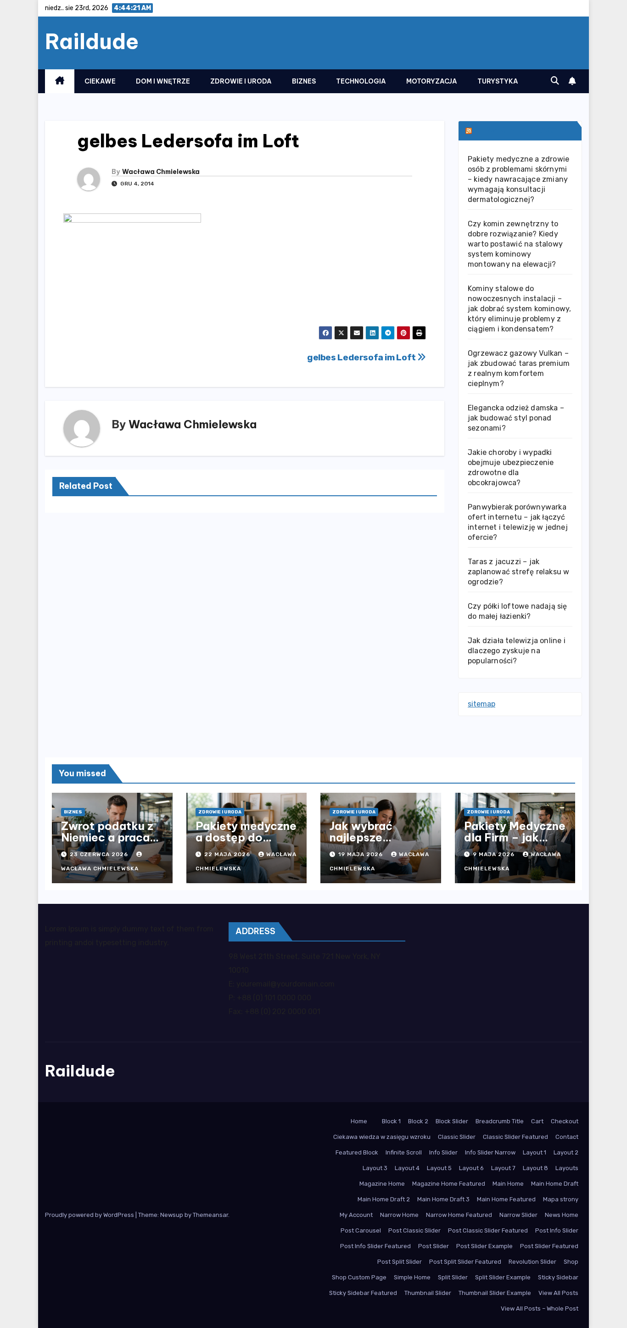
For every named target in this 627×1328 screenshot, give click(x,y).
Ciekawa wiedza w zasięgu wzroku (382, 1136)
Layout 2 (566, 1152)
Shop (571, 1261)
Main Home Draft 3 (443, 1199)
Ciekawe (100, 81)
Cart (537, 1121)
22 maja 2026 (228, 854)
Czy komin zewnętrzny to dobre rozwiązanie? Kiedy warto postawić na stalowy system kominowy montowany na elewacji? (515, 244)
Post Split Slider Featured (465, 1261)
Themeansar (210, 1214)
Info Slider (443, 1152)
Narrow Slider (518, 1214)
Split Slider (453, 1277)
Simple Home (412, 1277)
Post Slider (433, 1246)
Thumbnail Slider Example (495, 1292)
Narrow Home (399, 1214)
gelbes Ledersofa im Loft (362, 357)
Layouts (566, 1168)
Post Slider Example (484, 1246)
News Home (561, 1214)
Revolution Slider (532, 1261)
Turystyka (497, 81)
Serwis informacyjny (524, 130)
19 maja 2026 (361, 854)
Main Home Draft (554, 1183)
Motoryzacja (431, 81)
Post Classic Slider (414, 1230)
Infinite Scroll (404, 1152)
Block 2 (418, 1121)
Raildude (92, 41)
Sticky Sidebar (558, 1277)
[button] (555, 81)
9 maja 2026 (494, 854)
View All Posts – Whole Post (539, 1308)
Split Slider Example (503, 1277)
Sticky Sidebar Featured (363, 1292)
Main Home (508, 1183)
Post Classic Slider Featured (488, 1230)
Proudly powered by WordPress (90, 1214)
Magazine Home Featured (448, 1183)
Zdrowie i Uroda (241, 81)
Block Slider (452, 1121)
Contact (566, 1136)
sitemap (481, 704)
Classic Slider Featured (515, 1136)
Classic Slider (457, 1136)
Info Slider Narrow (490, 1152)
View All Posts (558, 1292)
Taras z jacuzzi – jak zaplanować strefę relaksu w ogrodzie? (518, 571)
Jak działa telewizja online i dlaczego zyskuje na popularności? (516, 650)
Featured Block (357, 1152)
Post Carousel (361, 1230)
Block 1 (391, 1121)
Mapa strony (560, 1199)
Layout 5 (439, 1168)
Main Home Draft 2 (384, 1199)
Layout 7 (503, 1168)
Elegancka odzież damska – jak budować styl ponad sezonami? (516, 417)
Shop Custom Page (359, 1277)
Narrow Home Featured (459, 1214)
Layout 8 (535, 1168)
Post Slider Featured (549, 1246)
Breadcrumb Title (500, 1121)
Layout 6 (471, 1168)
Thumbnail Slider (427, 1292)
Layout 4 (407, 1168)
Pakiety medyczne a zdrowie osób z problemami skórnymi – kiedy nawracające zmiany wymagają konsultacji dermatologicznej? (518, 179)
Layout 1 (534, 1152)
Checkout (564, 1121)
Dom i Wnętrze (163, 81)
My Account (356, 1214)
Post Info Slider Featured (375, 1246)
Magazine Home (382, 1183)
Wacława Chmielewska (161, 172)
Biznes (304, 81)
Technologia (361, 81)
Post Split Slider (399, 1261)
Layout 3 (375, 1168)
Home (359, 1121)
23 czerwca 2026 (100, 854)
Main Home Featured (506, 1199)
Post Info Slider (556, 1230)
